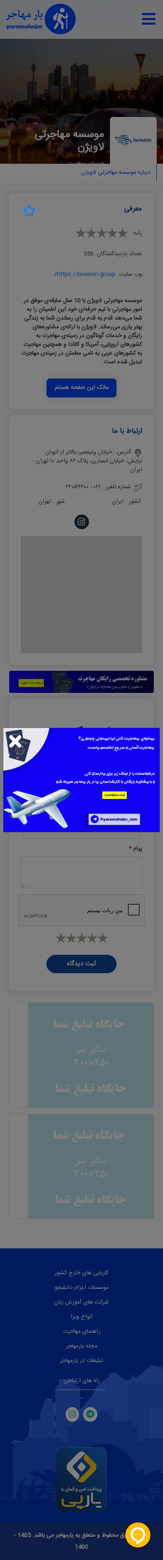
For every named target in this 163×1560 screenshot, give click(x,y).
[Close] (15, 741)
